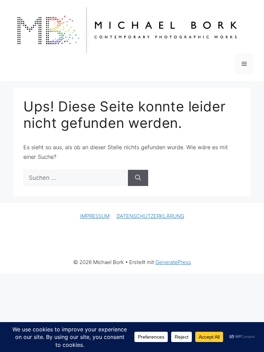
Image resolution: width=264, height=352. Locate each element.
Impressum (195, 244)
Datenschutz (230, 244)
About (140, 244)
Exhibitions (75, 244)
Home (25, 244)
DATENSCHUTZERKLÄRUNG (150, 216)
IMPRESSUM (95, 216)
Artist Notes (110, 244)
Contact (164, 244)
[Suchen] (138, 178)
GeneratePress (173, 262)
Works (48, 244)
